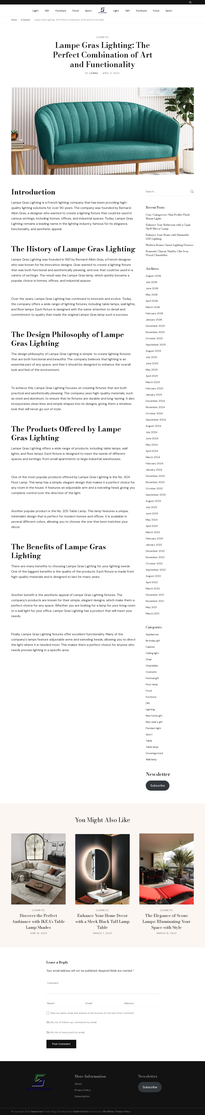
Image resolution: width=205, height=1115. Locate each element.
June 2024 (152, 438)
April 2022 (152, 582)
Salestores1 (37, 1111)
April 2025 (152, 376)
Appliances (152, 634)
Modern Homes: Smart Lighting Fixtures (169, 245)
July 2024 (151, 432)
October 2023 (154, 488)
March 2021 (152, 613)
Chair (149, 659)
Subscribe (157, 785)
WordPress (108, 1111)
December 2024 (155, 401)
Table (149, 740)
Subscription (82, 1096)
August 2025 (153, 351)
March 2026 (153, 307)
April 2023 (152, 526)
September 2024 (156, 419)
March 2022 (153, 588)
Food (76, 10)
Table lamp (152, 747)
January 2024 (154, 469)
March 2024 (153, 457)
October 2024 (154, 413)
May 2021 (151, 607)
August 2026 (153, 276)
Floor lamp (152, 684)
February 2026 (154, 313)
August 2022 (153, 576)
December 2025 (155, 326)
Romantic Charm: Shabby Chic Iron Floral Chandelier (167, 253)
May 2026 (152, 294)
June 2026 (152, 288)
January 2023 (154, 544)
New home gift (154, 715)
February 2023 (154, 538)
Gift (47, 10)
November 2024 (155, 407)
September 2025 (156, 344)
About (78, 1083)
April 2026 (152, 301)
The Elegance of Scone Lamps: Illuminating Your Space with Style (166, 921)
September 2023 (156, 494)
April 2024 (152, 451)
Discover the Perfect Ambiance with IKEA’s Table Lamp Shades (38, 921)
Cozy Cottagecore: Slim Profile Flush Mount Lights (168, 216)
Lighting (150, 709)
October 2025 (154, 338)
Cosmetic (102, 37)
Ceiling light (152, 653)
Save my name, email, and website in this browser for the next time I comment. (92, 1013)
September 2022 (156, 569)
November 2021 (155, 601)
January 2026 (154, 319)
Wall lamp (151, 759)
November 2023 (155, 482)
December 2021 (155, 594)
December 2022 (155, 551)
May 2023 (151, 519)
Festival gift (152, 678)
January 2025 (154, 394)
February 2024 (154, 463)
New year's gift (154, 722)
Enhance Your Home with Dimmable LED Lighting (167, 237)
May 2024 (152, 444)
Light (35, 10)
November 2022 (155, 557)
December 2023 (155, 476)
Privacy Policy (83, 1090)
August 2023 (153, 501)
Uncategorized (154, 753)
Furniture (61, 10)
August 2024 (153, 426)
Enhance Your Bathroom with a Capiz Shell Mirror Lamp (168, 227)
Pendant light (153, 728)
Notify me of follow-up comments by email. (72, 1022)
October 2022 (154, 563)
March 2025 (153, 382)
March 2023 (153, 532)
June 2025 (152, 363)
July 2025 (151, 357)
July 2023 (151, 507)
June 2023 (152, 513)
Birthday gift (153, 640)
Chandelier (152, 665)
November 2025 (155, 332)
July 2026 (151, 282)
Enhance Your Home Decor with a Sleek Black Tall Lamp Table (102, 921)
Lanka (94, 73)
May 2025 (152, 369)
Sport (88, 10)
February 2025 (154, 388)
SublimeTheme (81, 1111)
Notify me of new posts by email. (66, 1032)
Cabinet (150, 647)
